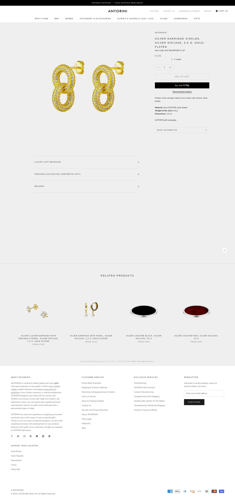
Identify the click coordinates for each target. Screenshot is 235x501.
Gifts (197, 19)
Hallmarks (86, 423)
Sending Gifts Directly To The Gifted (149, 401)
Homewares (181, 19)
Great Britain (16, 451)
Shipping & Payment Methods (94, 387)
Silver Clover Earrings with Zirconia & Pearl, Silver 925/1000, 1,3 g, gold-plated (38, 338)
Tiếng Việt (15, 469)
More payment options (182, 91)
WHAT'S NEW (41, 19)
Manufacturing (140, 383)
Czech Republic (17, 456)
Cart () (223, 11)
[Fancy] (49, 436)
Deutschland (16, 460)
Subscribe (194, 402)
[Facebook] (12, 436)
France (13, 465)
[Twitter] (18, 436)
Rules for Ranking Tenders (93, 401)
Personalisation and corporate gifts (58, 174)
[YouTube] (37, 436)
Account (154, 11)
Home (82, 361)
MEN (57, 19)
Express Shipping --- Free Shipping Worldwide (117, 3)
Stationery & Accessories (95, 19)
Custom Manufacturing (143, 392)
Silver (164, 19)
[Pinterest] (31, 436)
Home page (87, 419)
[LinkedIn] (43, 436)
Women (69, 19)
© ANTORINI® (17, 490)
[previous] (8, 313)
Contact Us (169, 11)
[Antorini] (117, 11)
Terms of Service (89, 396)
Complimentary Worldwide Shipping (149, 405)
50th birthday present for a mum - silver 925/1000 (108, 361)
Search (207, 11)
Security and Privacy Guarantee (95, 410)
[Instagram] (24, 436)
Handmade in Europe (189, 11)
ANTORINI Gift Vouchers (144, 387)
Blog (84, 428)
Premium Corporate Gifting (145, 410)
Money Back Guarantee (91, 383)
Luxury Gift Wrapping (48, 162)
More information (167, 130)
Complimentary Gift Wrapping (146, 396)
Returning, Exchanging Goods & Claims (98, 392)
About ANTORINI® (90, 414)
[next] (226, 313)
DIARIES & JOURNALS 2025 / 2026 (135, 19)
